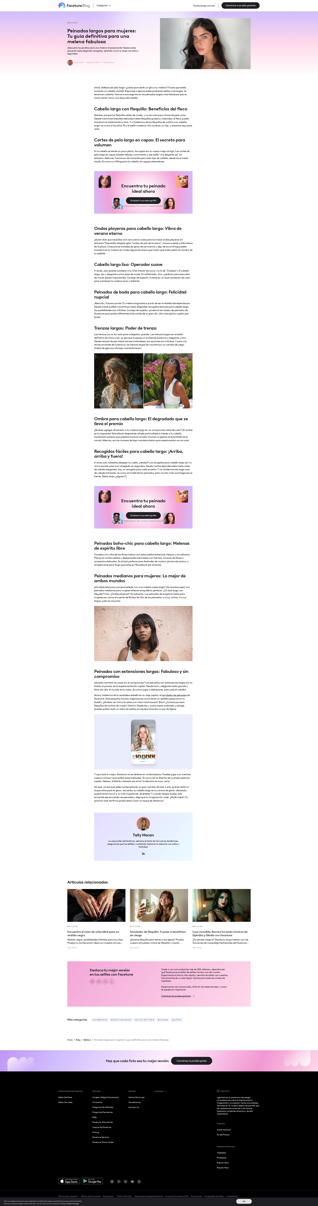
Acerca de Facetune (101, 1127)
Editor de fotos (65, 1097)
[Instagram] (112, 1182)
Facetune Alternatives (102, 1122)
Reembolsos (108, 1196)
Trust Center (196, 1196)
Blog (94, 1117)
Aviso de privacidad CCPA (176, 1196)
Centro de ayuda (136, 1097)
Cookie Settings (124, 1196)
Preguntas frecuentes (102, 1112)
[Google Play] (92, 1181)
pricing (95, 1132)
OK (244, 1201)
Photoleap (221, 1158)
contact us (133, 1107)
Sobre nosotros (224, 1130)
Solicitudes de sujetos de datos (149, 1196)
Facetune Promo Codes (103, 1142)
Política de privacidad (90, 1196)
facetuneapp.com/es (204, 5)
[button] (106, 5)
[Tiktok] (125, 1182)
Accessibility (232, 1196)
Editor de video (65, 1102)
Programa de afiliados (102, 1107)
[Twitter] (139, 1182)
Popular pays (223, 1167)
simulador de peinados (174, 695)
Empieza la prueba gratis (143, 200)
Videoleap (221, 1153)
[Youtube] (132, 1182)
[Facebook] (119, 1182)
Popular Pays (223, 1163)
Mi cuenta (97, 1102)
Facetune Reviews (100, 1137)
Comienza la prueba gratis (192, 1060)
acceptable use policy (214, 1196)
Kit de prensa (223, 1135)
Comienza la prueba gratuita (241, 5)
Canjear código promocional (105, 1097)
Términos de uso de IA (68, 1196)
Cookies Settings (72, 1203)
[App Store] (69, 1181)
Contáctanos (134, 1102)
